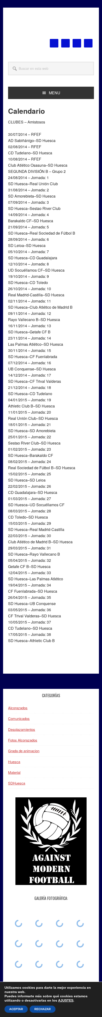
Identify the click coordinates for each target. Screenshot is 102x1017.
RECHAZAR (42, 1009)
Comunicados (19, 718)
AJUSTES (65, 1000)
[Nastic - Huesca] (18, 944)
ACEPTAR (16, 1009)
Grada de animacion (23, 750)
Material (14, 772)
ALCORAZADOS (51, 25)
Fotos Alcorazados (22, 740)
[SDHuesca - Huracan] (18, 923)
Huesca (14, 761)
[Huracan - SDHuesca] (60, 944)
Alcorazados (18, 707)
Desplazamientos (21, 729)
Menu (54, 92)
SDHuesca (16, 782)
